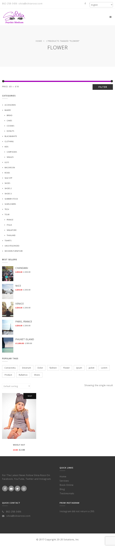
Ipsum (79, 367)
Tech (7, 209)
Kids (6, 146)
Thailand (11, 235)
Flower (66, 367)
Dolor (40, 367)
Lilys (7, 162)
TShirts (8, 240)
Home (39, 40)
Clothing (9, 141)
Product (8, 374)
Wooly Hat (19, 445)
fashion (53, 367)
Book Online (66, 485)
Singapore (11, 230)
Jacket (92, 367)
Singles (10, 157)
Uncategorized (12, 246)
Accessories (10, 105)
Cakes (9, 120)
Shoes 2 (8, 188)
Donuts (10, 131)
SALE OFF (8, 178)
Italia (9, 225)
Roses (7, 173)
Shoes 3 (8, 193)
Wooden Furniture (14, 251)
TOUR (7, 214)
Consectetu (10, 367)
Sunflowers (10, 204)
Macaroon (10, 167)
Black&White (11, 136)
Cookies (10, 126)
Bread (9, 115)
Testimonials (67, 493)
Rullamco (23, 374)
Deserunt (26, 367)
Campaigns (12, 152)
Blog (62, 489)
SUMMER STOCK (11, 199)
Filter (102, 87)
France (10, 220)
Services (64, 480)
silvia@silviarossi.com (30, 3)
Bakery (8, 110)
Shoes (7, 183)
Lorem (104, 367)
